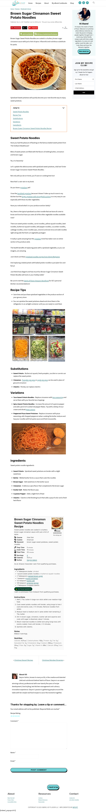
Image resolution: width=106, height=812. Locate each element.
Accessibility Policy (12, 802)
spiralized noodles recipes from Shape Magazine (43, 257)
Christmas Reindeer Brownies (52, 660)
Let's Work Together (74, 800)
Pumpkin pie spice (28, 380)
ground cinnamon (31, 578)
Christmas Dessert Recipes (23, 660)
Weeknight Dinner (26, 9)
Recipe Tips (17, 115)
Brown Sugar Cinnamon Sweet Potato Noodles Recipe (32, 128)
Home (30, 3)
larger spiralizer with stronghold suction (36, 196)
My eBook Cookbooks (59, 3)
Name (13, 752)
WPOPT (75, 807)
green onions (30, 409)
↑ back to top (53, 787)
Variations (16, 122)
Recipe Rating (15, 713)
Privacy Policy (11, 800)
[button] (54, 533)
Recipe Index (41, 802)
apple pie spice (42, 380)
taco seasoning (57, 397)
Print (58, 531)
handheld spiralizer (24, 193)
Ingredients (17, 125)
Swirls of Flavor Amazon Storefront (36, 281)
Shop (72, 3)
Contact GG (72, 798)
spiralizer (24, 187)
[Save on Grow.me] (40, 27)
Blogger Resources (42, 800)
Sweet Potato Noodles (21, 111)
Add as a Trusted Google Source (47, 34)
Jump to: (16, 108)
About (46, 3)
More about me (84, 51)
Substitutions (18, 118)
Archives (40, 798)
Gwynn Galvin (32, 560)
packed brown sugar (35, 576)
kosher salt (31, 581)
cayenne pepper (33, 583)
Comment (14, 721)
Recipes (38, 3)
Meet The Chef (11, 798)
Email (13, 761)
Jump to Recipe (27, 34)
